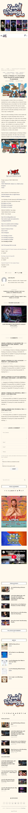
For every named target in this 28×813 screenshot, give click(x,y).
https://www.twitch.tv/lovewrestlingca (9, 225)
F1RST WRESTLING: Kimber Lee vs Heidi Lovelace (12, 183)
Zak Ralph (11, 80)
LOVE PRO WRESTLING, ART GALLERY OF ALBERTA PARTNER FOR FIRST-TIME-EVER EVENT (18, 597)
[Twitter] (7, 803)
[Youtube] (12, 803)
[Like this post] (15, 272)
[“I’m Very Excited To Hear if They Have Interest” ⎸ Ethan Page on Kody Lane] (22, 773)
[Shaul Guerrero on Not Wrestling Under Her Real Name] (5, 614)
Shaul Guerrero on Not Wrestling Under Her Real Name (19, 613)
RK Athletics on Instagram (6, 205)
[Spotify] (18, 803)
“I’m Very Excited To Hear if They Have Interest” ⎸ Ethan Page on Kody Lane (9, 772)
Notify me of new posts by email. (8, 466)
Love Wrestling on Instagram (7, 237)
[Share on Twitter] (18, 272)
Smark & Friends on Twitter (7, 228)
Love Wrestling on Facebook (7, 239)
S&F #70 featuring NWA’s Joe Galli (8, 245)
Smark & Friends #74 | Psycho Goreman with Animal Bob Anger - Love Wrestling (13, 377)
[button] (14, 330)
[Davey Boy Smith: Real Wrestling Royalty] (5, 622)
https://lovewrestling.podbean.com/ (8, 217)
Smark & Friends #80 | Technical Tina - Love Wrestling (12, 410)
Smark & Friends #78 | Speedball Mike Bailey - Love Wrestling (12, 393)
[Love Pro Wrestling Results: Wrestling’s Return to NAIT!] (22, 781)
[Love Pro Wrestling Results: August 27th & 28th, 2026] (14, 314)
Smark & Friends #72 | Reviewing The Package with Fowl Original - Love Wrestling (12, 344)
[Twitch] (21, 803)
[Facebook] (4, 803)
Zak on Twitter (4, 230)
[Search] (26, 36)
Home (2, 68)
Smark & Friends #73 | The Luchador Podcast (10, 262)
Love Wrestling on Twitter (6, 235)
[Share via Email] (21, 272)
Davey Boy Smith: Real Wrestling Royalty (19, 621)
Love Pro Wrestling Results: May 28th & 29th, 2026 (9, 788)
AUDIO (7, 68)
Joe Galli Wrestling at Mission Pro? (18, 588)
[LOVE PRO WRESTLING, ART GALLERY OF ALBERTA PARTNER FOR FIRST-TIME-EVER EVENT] (5, 597)
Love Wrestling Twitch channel (18, 136)
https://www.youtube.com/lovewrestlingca (9, 223)
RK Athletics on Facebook (6, 207)
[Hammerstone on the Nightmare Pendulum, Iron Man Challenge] (5, 606)
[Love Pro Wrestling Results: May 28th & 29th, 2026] (22, 790)
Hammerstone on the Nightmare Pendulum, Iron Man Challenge (18, 605)
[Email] (15, 803)
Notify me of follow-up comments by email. (10, 461)
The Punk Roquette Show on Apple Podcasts (10, 194)
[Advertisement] (14, 52)
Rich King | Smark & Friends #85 (7, 256)
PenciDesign (23, 808)
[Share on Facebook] (17, 272)
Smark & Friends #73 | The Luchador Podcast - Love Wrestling (12, 361)
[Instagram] (10, 803)
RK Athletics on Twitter (6, 203)
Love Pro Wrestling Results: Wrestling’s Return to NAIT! (8, 780)
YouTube (3, 181)
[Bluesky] (24, 803)
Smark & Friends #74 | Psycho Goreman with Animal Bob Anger (13, 249)
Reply (25, 343)
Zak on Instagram (5, 232)
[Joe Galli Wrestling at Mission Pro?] (5, 589)
